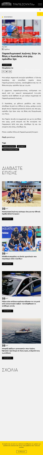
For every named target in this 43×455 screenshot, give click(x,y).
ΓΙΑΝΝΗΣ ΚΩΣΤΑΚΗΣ (9, 146)
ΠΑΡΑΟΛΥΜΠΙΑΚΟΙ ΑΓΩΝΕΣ (10, 149)
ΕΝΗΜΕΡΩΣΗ (6, 65)
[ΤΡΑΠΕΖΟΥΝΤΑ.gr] (18, 4)
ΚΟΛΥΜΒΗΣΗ (21, 146)
